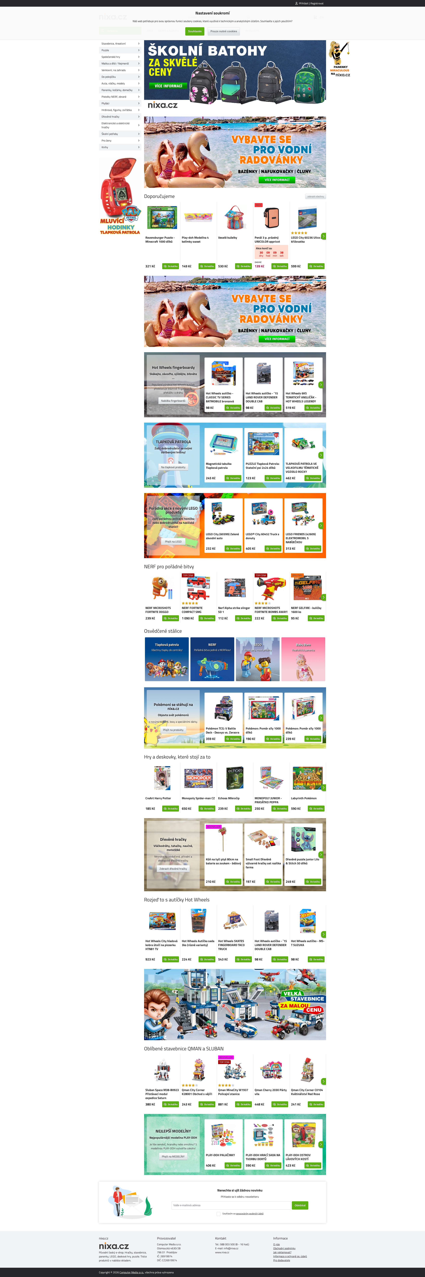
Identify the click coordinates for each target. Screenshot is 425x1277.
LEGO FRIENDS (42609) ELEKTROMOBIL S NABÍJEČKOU (301, 538)
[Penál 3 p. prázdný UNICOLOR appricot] (271, 218)
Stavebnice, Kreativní (114, 44)
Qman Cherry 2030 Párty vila (271, 1092)
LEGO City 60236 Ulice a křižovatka (306, 239)
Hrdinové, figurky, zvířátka (117, 110)
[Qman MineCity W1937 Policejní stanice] (235, 1070)
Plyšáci (105, 103)
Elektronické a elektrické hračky (115, 125)
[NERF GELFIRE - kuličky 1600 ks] (308, 588)
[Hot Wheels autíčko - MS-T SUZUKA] (308, 921)
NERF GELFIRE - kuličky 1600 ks (306, 610)
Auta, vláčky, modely (113, 83)
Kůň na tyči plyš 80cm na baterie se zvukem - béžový (223, 861)
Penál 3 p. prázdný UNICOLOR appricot (267, 239)
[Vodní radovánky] (235, 152)
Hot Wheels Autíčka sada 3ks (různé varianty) (198, 943)
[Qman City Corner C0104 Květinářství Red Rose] (308, 1070)
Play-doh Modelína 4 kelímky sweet (195, 239)
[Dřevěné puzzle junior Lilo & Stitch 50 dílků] (303, 840)
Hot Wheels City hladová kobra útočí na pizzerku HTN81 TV (161, 945)
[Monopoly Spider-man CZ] (198, 778)
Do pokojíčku (109, 77)
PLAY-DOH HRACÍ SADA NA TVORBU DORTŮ (263, 1157)
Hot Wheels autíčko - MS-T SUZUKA (307, 943)
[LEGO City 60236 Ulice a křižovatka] (308, 218)
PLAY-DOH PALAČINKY (220, 1155)
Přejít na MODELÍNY (173, 1156)
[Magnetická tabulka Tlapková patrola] (223, 444)
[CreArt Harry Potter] (162, 779)
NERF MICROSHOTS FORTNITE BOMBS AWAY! (271, 610)
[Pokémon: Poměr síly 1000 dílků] (263, 709)
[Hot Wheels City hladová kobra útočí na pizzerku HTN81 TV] (162, 921)
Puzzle (105, 50)
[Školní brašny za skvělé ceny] (235, 75)
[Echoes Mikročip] (235, 779)
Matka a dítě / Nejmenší (115, 63)
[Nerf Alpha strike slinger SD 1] (235, 588)
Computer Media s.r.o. (132, 1272)
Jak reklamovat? (282, 1252)
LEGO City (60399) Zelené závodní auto (222, 536)
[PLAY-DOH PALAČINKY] (223, 1135)
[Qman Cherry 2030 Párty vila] (271, 1070)
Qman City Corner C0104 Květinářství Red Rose (307, 1092)
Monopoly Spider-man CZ (198, 798)
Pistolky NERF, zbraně (114, 97)
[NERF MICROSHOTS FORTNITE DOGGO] (162, 588)
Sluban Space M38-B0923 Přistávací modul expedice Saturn (162, 1094)
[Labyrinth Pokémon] (308, 778)
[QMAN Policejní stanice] (235, 1004)
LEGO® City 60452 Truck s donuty (262, 536)
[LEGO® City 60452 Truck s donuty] (263, 515)
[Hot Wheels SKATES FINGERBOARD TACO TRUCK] (235, 921)
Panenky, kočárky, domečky (117, 90)
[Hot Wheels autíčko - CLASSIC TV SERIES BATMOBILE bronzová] (223, 374)
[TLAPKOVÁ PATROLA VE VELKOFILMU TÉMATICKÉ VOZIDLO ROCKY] (303, 444)
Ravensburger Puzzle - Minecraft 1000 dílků (160, 239)
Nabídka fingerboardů (173, 401)
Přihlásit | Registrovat (311, 3)
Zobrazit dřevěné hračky (173, 869)
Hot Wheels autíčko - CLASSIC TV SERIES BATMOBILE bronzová (220, 397)
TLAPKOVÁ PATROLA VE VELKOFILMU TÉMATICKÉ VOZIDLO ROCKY (302, 467)
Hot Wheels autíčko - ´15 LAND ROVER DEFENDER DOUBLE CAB (262, 397)
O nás (276, 1244)
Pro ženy (106, 140)
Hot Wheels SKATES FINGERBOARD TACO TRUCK (231, 945)
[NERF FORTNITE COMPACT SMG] (198, 588)
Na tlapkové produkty (173, 467)
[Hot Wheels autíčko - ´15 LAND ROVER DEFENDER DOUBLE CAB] (263, 374)
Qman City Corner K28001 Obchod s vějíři (197, 1092)
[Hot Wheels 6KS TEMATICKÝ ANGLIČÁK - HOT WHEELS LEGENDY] (303, 374)
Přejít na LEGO (173, 542)
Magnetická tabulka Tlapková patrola (218, 465)
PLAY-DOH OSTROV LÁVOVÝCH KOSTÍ (298, 1157)
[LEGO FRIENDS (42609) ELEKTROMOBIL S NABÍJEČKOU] (303, 515)
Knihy (105, 147)
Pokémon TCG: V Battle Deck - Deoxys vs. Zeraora (222, 730)
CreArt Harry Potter (158, 798)
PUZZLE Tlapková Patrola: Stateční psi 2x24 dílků (262, 465)
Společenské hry (111, 57)
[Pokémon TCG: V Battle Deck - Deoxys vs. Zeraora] (223, 709)
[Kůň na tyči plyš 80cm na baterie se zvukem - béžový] (223, 840)
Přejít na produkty (173, 730)
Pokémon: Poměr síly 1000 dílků (263, 730)
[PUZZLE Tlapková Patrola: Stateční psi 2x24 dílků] (263, 444)
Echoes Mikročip (229, 798)
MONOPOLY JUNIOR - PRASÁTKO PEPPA (268, 800)
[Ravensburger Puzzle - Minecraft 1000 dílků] (162, 218)
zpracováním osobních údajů (249, 1213)
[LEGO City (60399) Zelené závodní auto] (223, 515)
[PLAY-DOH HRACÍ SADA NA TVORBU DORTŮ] (263, 1135)
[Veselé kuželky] (235, 218)
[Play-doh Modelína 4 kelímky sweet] (198, 218)
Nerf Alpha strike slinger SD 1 (234, 610)
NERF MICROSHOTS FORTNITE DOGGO (158, 610)
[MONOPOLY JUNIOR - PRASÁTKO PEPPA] (271, 779)
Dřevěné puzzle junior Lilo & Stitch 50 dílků (302, 861)
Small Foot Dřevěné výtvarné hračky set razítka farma (263, 863)
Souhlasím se (242, 1213)
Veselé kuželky (227, 237)
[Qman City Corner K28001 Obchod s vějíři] (198, 1070)
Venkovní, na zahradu (114, 70)
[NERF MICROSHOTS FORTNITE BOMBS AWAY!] (271, 588)
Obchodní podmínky (284, 1248)
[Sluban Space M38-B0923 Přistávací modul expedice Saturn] (162, 1070)
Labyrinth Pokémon (304, 798)
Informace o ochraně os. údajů (290, 1256)
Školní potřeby (110, 134)
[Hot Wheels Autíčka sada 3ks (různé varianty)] (198, 921)
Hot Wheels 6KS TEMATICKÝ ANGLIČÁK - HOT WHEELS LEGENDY (301, 397)
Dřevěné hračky (110, 117)
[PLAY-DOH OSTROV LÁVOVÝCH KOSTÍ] (303, 1135)
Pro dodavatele (281, 1260)
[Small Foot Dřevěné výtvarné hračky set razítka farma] (263, 840)
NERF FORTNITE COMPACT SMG (192, 610)
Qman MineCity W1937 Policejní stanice (233, 1092)
